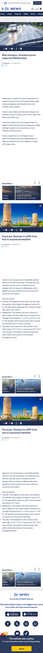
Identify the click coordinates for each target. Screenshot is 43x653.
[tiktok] (26, 633)
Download (37, 3)
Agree (21, 648)
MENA (26, 14)
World (33, 14)
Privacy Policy (35, 641)
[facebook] (8, 624)
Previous (39, 183)
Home (3, 14)
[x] (17, 624)
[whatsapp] (35, 624)
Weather (6, 65)
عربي (37, 9)
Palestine (18, 14)
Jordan (9, 14)
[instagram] (26, 624)
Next (35, 183)
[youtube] (17, 633)
